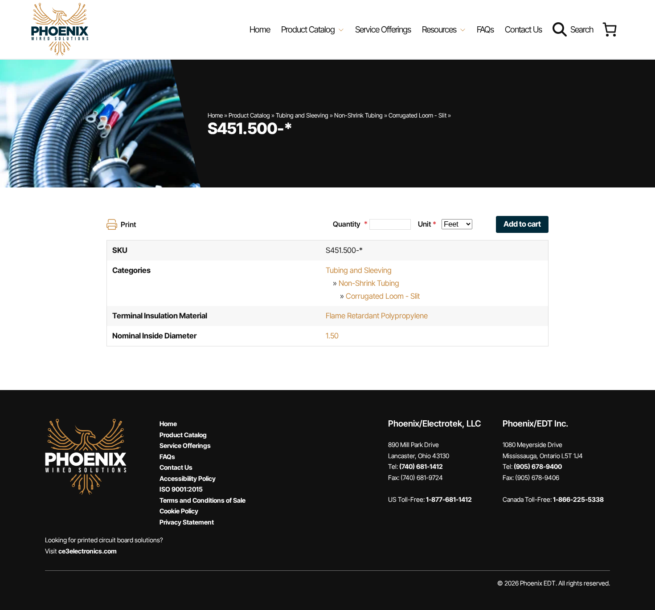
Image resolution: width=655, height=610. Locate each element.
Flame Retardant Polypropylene (377, 315)
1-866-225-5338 (578, 499)
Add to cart (522, 224)
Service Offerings (383, 29)
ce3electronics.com (87, 551)
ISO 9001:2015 (181, 489)
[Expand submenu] (340, 29)
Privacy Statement (187, 522)
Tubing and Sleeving (302, 115)
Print (128, 224)
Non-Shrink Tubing (358, 115)
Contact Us (523, 29)
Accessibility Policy (188, 478)
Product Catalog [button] (308, 29)
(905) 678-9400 (538, 466)
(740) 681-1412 (421, 466)
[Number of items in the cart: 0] (609, 29)
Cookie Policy (179, 511)
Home (260, 29)
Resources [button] (440, 29)
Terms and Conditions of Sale (203, 500)
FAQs (485, 29)
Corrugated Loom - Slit (417, 115)
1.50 (332, 335)
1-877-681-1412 (449, 499)
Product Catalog (249, 115)
